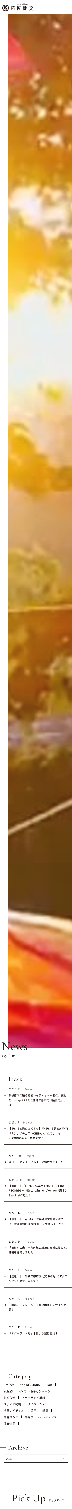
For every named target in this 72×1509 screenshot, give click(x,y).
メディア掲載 (12, 1404)
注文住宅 (9, 1423)
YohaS (8, 1391)
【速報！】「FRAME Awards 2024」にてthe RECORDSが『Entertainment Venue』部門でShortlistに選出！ (38, 1190)
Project (9, 1385)
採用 (33, 1410)
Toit (49, 1385)
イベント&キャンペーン (35, 1391)
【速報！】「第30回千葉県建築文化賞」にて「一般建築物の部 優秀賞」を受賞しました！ (36, 1221)
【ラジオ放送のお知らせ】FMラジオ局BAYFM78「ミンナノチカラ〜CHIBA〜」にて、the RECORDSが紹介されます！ (39, 1133)
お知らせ (9, 1398)
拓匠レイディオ (14, 1410)
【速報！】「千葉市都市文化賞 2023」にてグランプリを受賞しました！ (38, 1278)
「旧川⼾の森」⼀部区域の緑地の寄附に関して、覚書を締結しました (39, 1250)
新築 (45, 1410)
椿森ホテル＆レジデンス (41, 1417)
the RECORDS (30, 1385)
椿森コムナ (11, 1417)
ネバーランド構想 (33, 1398)
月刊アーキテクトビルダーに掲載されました (36, 1162)
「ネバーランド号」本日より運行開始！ (33, 1333)
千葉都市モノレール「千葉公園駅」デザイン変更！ (37, 1307)
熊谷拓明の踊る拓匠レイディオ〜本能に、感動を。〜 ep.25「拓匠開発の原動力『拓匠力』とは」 (37, 1100)
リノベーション (37, 1404)
